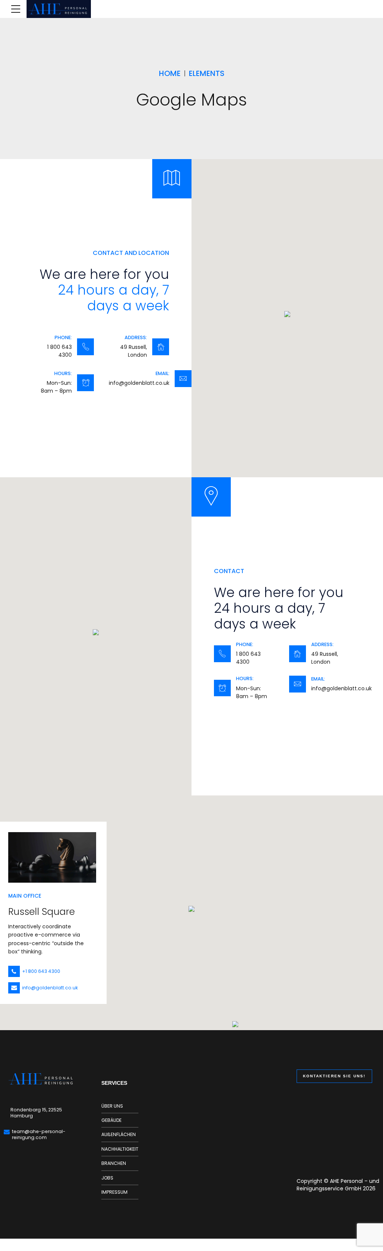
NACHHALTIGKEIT (119, 1149)
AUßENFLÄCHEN (118, 1134)
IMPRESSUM (114, 1192)
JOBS (107, 1178)
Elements (206, 73)
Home (170, 73)
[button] (287, 314)
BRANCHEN (113, 1163)
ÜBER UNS (112, 1106)
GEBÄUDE (111, 1120)
